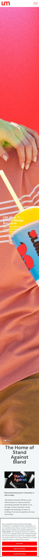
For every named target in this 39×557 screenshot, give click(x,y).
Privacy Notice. (6, 532)
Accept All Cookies (20, 554)
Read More (7, 234)
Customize (19, 543)
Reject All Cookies (19, 549)
